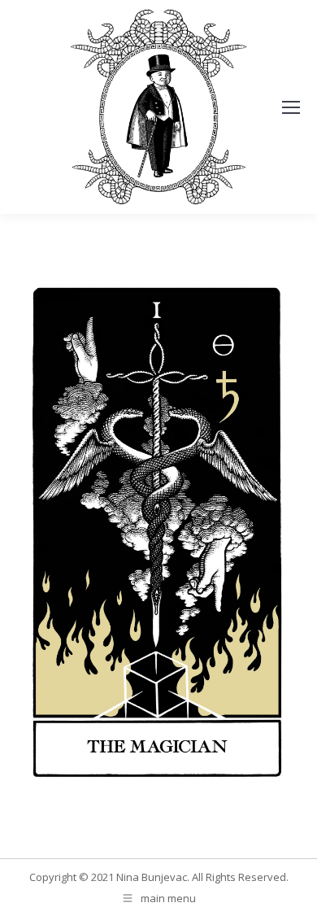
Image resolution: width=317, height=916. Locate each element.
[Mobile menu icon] (291, 107)
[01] (158, 532)
